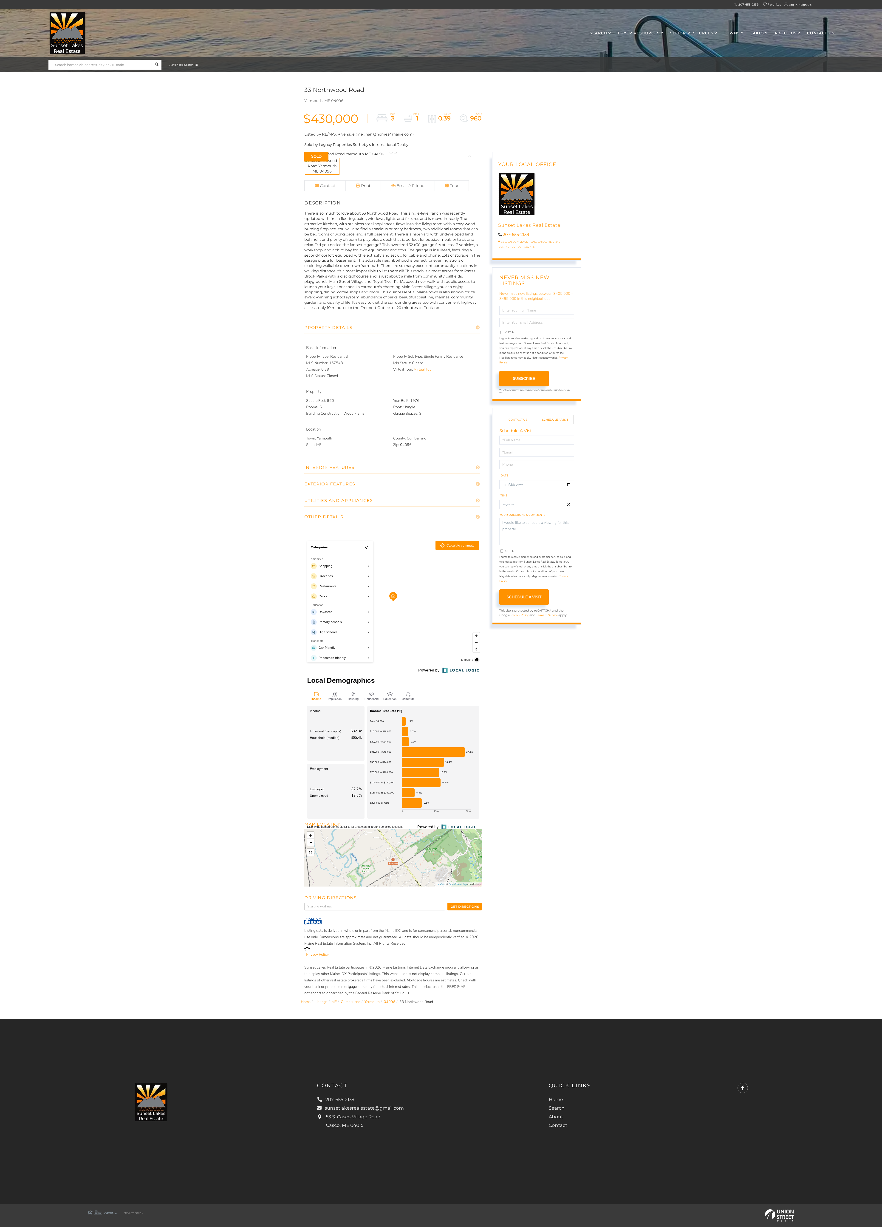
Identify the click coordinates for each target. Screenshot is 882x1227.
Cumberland (350, 1001)
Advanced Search (182, 64)
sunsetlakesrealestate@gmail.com (364, 1108)
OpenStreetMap (458, 884)
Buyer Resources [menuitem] (639, 33)
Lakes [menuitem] (757, 33)
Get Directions (465, 906)
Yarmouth (372, 1001)
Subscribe (524, 378)
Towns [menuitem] (732, 33)
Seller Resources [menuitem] (691, 33)
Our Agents (526, 246)
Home (306, 1001)
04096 (389, 1001)
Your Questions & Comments (522, 514)
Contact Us (507, 246)
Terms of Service (547, 615)
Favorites (774, 4)
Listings (321, 1001)
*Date (503, 475)
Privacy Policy (317, 954)
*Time (503, 495)
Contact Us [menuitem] (820, 33)
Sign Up (806, 4)
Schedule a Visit (555, 419)
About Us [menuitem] (786, 33)
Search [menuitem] (598, 33)
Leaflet (440, 884)
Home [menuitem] (556, 1099)
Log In (793, 4)
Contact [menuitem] (558, 1125)
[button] (156, 65)
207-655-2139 (748, 4)
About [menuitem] (556, 1116)
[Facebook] (743, 1088)
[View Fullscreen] (310, 852)
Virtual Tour (423, 369)
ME (334, 1001)
